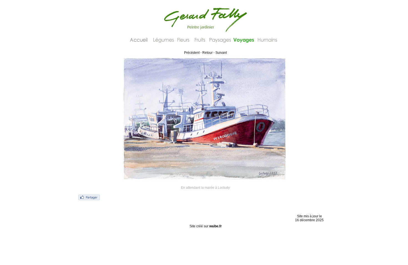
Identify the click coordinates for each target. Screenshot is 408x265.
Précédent (192, 53)
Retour (207, 53)
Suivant (221, 53)
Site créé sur (206, 226)
